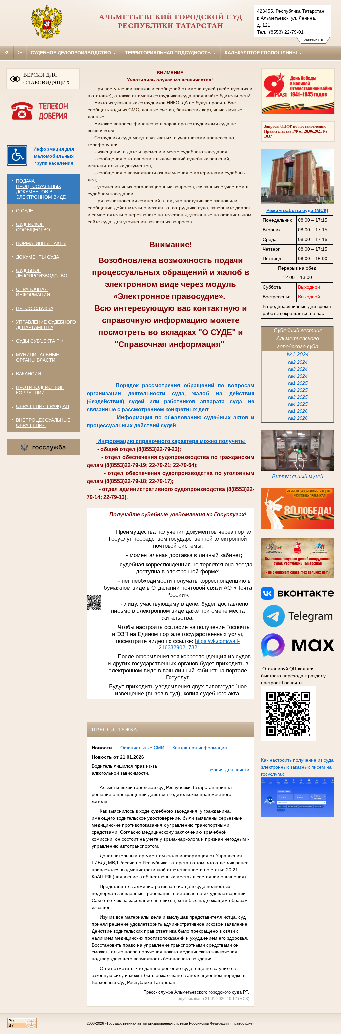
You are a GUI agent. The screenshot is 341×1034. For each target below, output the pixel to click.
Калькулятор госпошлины (261, 52)
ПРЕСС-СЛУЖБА (34, 308)
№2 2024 (298, 362)
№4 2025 (298, 404)
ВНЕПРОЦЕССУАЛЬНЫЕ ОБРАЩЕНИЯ (43, 422)
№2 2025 (298, 390)
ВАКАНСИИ (28, 373)
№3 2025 (298, 397)
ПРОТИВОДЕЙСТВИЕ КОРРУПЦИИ (40, 390)
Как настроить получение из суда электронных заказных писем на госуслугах (297, 766)
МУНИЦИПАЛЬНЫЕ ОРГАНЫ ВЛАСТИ (37, 357)
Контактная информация (199, 747)
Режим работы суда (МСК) (297, 210)
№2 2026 (298, 418)
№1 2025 (298, 383)
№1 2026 (298, 411)
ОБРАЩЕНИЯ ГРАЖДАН (42, 406)
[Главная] (6, 52)
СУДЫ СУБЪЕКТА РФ (39, 341)
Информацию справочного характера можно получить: (171, 441)
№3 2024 (298, 369)
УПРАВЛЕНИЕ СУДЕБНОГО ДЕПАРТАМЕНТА (46, 324)
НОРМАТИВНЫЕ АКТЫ (41, 243)
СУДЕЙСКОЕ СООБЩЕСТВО (33, 227)
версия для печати (228, 769)
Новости (102, 747)
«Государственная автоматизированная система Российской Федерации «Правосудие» (179, 1023)
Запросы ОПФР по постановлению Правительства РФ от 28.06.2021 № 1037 (295, 131)
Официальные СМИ (142, 747)
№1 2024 (298, 354)
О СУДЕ (24, 210)
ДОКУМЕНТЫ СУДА (37, 256)
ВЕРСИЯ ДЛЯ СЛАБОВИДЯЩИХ (46, 78)
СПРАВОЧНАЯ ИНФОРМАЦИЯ (33, 292)
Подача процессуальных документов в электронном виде (41, 189)
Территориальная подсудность (168, 52)
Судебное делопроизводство (71, 52)
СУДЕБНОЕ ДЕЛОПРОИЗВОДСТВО (41, 273)
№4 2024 (298, 376)
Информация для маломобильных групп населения (53, 156)
